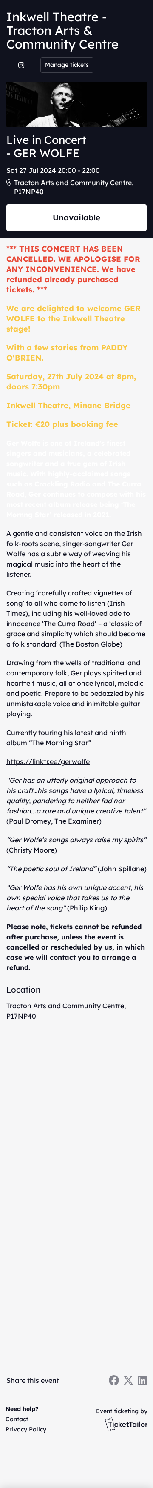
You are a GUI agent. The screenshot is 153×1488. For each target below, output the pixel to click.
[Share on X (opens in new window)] (128, 1380)
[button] (24, 1419)
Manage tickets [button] (67, 65)
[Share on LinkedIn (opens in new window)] (142, 1380)
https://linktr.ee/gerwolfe (48, 761)
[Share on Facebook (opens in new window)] (114, 1380)
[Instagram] (21, 65)
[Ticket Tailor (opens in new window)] (126, 1424)
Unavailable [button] (76, 217)
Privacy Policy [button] (26, 1429)
